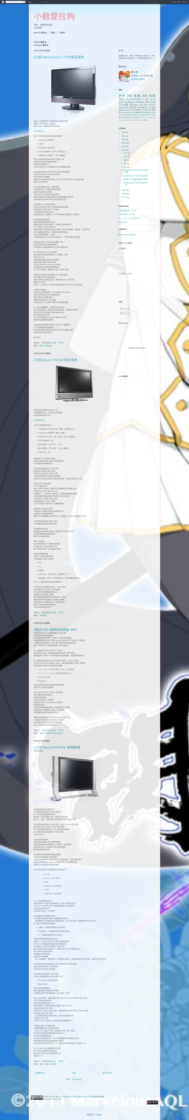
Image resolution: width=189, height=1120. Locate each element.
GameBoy (122, 120)
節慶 (136, 117)
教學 (153, 110)
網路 (136, 105)
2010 (124, 150)
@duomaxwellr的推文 (127, 235)
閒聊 (145, 120)
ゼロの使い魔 (142, 115)
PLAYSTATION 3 (134, 99)
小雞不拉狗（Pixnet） (127, 214)
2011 (124, 147)
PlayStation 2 (58, 733)
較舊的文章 (107, 1073)
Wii (122, 115)
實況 (153, 112)
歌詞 (147, 110)
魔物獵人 (144, 107)
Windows (130, 115)
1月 (125, 167)
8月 (125, 160)
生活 (152, 99)
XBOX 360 (147, 105)
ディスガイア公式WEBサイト (131, 218)
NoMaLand (123, 222)
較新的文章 (40, 1073)
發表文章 (126, 309)
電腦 (46, 1064)
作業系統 (138, 110)
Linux (152, 102)
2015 (124, 132)
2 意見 (60, 612)
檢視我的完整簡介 (138, 79)
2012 (124, 143)
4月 (125, 164)
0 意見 (60, 343)
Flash (143, 117)
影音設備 (47, 346)
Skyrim (130, 120)
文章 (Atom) (76, 1079)
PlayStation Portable (134, 102)
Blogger (99, 1115)
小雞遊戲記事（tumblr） (128, 210)
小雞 (136, 72)
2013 (124, 139)
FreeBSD (150, 117)
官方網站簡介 (39, 131)
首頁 (74, 1073)
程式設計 (127, 117)
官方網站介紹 (39, 420)
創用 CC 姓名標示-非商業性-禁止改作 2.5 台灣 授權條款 (77, 1097)
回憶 (147, 112)
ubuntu (121, 107)
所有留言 (126, 313)
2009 (124, 190)
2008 (124, 194)
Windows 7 (137, 120)
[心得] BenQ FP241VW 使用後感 (57, 747)
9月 (125, 156)
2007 (124, 197)
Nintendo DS (126, 110)
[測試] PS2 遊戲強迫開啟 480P (55, 629)
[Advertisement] (136, 405)
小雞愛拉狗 (54, 16)
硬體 (41, 346)
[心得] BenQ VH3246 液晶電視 (55, 360)
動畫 (153, 107)
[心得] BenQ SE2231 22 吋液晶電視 (59, 57)
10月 (126, 153)
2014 (124, 136)
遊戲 (41, 733)
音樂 (125, 105)
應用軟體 (139, 112)
